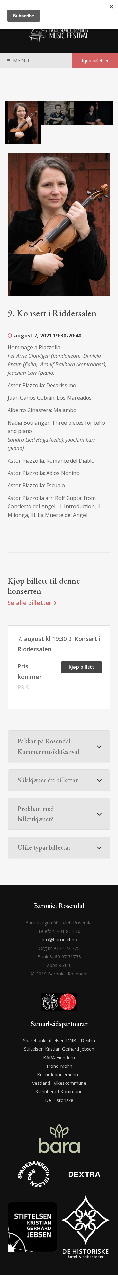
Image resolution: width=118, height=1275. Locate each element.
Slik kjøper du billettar (48, 780)
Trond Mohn (59, 1066)
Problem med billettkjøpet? (36, 813)
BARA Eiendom (59, 1057)
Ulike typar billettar (44, 847)
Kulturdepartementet (59, 1074)
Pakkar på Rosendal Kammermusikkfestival (48, 746)
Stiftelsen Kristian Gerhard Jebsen (59, 1049)
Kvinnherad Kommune (59, 1091)
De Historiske (59, 1100)
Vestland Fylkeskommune (59, 1083)
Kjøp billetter (95, 60)
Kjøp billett (81, 667)
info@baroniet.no (59, 940)
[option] (23, 122)
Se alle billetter (30, 603)
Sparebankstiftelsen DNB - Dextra (59, 1040)
